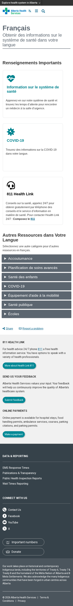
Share (9, 328)
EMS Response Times (16, 467)
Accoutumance (20, 258)
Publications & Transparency (19, 473)
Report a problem (32, 328)
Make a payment (14, 434)
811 (33, 219)
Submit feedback (14, 400)
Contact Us (14, 509)
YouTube (12, 522)
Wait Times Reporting (15, 483)
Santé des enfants (23, 277)
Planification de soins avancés (33, 268)
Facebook (13, 516)
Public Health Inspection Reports (22, 478)
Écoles (13, 314)
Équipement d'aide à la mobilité (33, 295)
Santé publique (20, 305)
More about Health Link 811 (19, 365)
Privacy (22, 601)
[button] (36, 11)
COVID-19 (16, 286)
